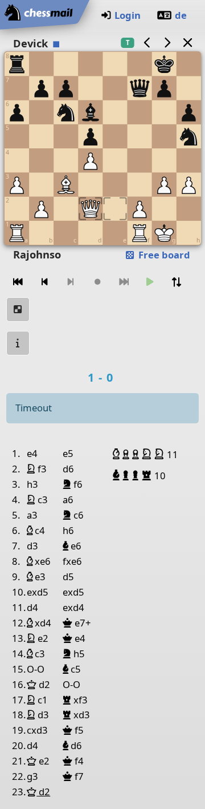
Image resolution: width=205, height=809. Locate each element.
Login (127, 15)
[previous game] (147, 42)
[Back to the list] (187, 42)
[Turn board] (176, 282)
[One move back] (44, 282)
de (181, 15)
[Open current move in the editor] (18, 309)
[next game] (167, 42)
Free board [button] (163, 254)
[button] (117, 454)
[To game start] (18, 282)
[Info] (18, 343)
